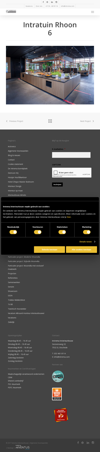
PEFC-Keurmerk (14, 387)
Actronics (12, 146)
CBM (10, 377)
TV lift (10, 304)
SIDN (10, 295)
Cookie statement (15, 164)
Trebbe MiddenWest (16, 300)
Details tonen (86, 242)
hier (69, 217)
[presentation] (72, 173)
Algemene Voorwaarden (18, 151)
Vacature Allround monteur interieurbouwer (26, 313)
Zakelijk (11, 322)
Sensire (11, 286)
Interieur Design (14, 186)
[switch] (37, 232)
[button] (92, 12)
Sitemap (10, 448)
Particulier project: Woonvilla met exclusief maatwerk (26, 267)
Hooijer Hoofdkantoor (17, 177)
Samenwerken (14, 282)
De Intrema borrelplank (17, 168)
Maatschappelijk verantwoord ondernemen (26, 374)
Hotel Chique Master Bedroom (21, 182)
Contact (11, 159)
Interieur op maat (15, 190)
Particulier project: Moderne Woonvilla (24, 257)
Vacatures (12, 317)
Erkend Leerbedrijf (15, 381)
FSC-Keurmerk (14, 384)
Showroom (12, 291)
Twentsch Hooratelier (17, 309)
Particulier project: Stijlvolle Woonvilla (23, 261)
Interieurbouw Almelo (17, 195)
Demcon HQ (13, 173)
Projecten (12, 273)
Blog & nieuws (14, 155)
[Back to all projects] (50, 120)
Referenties (13, 278)
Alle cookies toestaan (81, 249)
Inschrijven (57, 184)
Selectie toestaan (49, 249)
